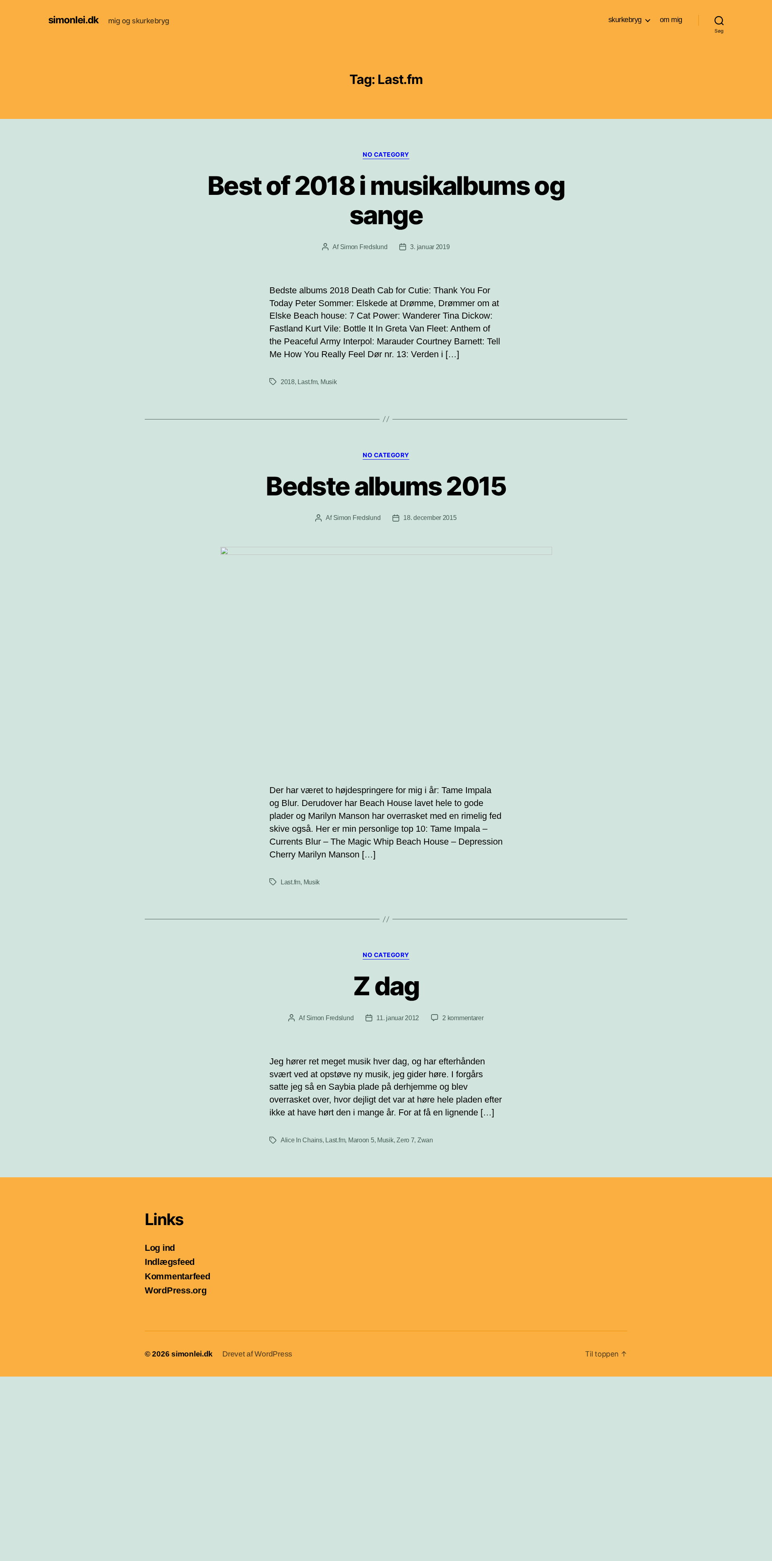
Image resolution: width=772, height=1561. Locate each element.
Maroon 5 (361, 1140)
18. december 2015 (429, 517)
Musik (328, 381)
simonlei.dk (73, 20)
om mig (671, 20)
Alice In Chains (301, 1140)
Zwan (425, 1140)
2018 (288, 381)
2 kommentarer (462, 1017)
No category (386, 154)
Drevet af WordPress (257, 1354)
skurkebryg (625, 20)
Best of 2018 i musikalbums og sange (386, 200)
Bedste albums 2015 (386, 486)
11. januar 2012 (397, 1017)
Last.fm (307, 381)
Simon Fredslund (364, 246)
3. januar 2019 (430, 246)
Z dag (386, 985)
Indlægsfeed (170, 1262)
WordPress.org (176, 1290)
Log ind (160, 1248)
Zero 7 (405, 1140)
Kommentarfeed (177, 1276)
